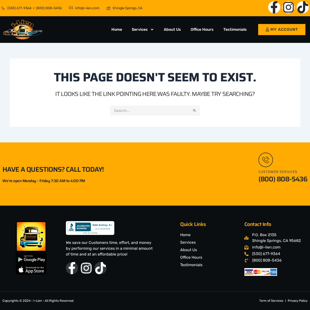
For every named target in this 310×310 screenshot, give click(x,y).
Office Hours (202, 29)
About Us (172, 29)
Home (116, 29)
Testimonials (235, 29)
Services (140, 29)
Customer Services (277, 171)
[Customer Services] (265, 160)
